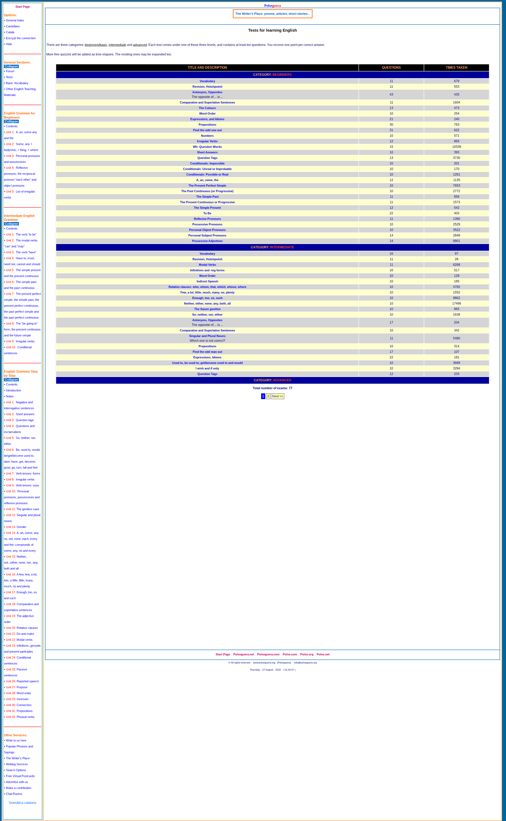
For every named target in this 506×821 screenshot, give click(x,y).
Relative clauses (22, 627)
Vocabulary (207, 81)
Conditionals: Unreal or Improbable (207, 169)
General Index (15, 20)
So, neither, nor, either (207, 314)
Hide (9, 44)
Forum (10, 71)
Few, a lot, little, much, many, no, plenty (207, 292)
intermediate (117, 45)
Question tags (20, 420)
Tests (9, 77)
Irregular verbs (20, 341)
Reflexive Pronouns (207, 218)
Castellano (13, 26)
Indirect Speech (207, 281)
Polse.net (323, 654)
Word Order (207, 113)
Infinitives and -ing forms (207, 270)
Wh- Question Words (207, 146)
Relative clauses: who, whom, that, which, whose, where (207, 287)
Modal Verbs (207, 264)
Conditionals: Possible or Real (207, 174)
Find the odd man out (207, 351)
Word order (18, 693)
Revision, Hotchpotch (207, 86)
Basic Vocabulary (17, 83)
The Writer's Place (18, 758)
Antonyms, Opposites (207, 92)
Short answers (20, 414)
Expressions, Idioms (207, 357)
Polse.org (306, 654)
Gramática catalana (22, 802)
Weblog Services (17, 764)
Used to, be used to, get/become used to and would (207, 362)
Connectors (19, 705)
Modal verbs (19, 639)
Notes (10, 396)
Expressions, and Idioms (207, 119)
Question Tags (207, 157)
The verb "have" (21, 252)
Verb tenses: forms (23, 473)
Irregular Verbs (207, 141)
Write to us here (16, 740)
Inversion (17, 699)
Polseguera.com (268, 654)
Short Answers (207, 152)
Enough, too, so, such (207, 298)
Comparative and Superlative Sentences (207, 102)
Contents (12, 126)
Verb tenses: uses (22, 485)
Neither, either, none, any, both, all (207, 303)
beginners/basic (96, 45)
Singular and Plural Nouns (207, 336)
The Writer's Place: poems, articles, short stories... (272, 13)
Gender (16, 527)
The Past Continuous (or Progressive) (207, 191)
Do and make (20, 633)
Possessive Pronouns (207, 224)
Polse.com (290, 654)
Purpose (16, 687)
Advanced (282, 380)
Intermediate (282, 247)
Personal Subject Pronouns (207, 235)
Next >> (277, 396)
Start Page (22, 6)
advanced (140, 45)
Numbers (207, 135)
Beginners (282, 74)
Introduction (13, 390)
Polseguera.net (243, 654)
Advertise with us (17, 782)
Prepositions (19, 711)
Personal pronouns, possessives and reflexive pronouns (22, 497)
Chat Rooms (14, 793)
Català (10, 32)
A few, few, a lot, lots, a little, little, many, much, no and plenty (20, 580)
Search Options (16, 770)
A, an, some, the (207, 180)
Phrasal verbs (20, 716)
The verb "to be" (21, 234)
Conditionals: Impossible (207, 163)
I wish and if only (207, 368)
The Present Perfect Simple (207, 185)
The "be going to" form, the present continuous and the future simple (22, 329)
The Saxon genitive (207, 309)
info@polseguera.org (305, 662)
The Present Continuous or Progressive (207, 202)
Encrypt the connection (21, 38)
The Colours (207, 108)
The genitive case (22, 509)
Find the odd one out (207, 130)
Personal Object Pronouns (207, 230)
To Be (207, 213)
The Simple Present (207, 207)
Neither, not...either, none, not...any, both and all (21, 562)
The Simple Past (207, 196)
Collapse (11, 66)
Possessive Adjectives (207, 241)
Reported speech (22, 681)
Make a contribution (18, 788)
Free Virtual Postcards (20, 776)
